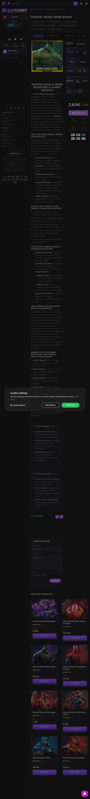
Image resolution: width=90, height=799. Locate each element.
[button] (18, 405)
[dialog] (45, 399)
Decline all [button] (51, 405)
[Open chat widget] (85, 794)
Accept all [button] (70, 405)
